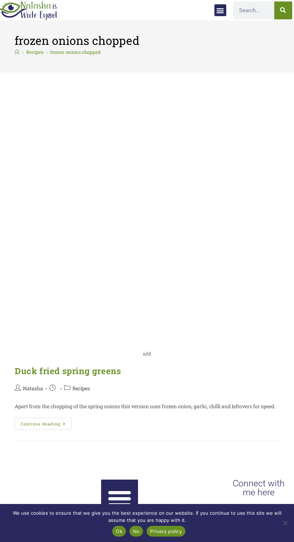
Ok (119, 531)
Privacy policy (166, 531)
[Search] (283, 10)
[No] (285, 523)
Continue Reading (46, 422)
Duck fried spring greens (68, 371)
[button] (220, 10)
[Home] (17, 52)
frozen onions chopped (75, 52)
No (136, 531)
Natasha (33, 388)
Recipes (81, 388)
